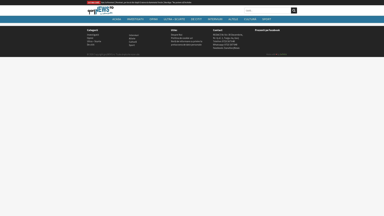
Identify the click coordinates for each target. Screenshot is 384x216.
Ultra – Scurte (174, 19)
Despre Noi (176, 34)
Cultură (250, 19)
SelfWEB (283, 54)
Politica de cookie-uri (182, 37)
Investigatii (135, 19)
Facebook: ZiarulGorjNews (226, 47)
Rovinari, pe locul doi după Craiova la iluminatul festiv (135, 2)
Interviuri (215, 19)
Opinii (154, 19)
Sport (266, 19)
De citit (196, 19)
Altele (233, 19)
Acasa (116, 19)
